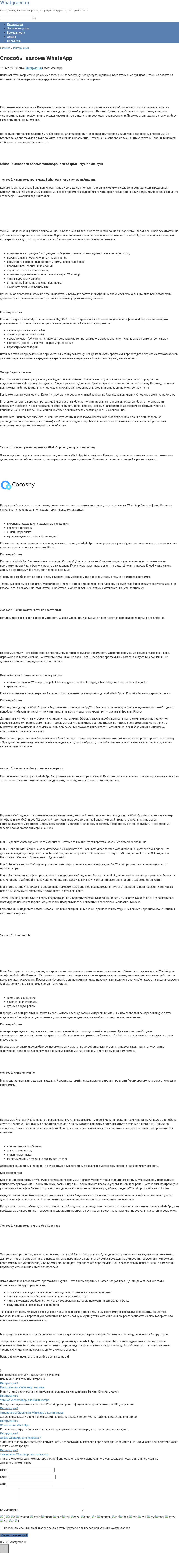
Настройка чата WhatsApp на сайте (22, 1387)
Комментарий (9, 1510)
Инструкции (15, 24)
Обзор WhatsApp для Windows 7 (20, 1437)
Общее (11, 36)
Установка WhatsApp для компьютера (24, 1400)
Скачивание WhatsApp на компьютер (24, 1454)
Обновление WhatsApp (15, 1425)
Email (4, 1477)
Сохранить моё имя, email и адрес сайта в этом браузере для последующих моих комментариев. (67, 1528)
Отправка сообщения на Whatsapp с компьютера (31, 1412)
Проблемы (14, 41)
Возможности (16, 32)
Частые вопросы (18, 28)
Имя (4, 1470)
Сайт (3, 1484)
